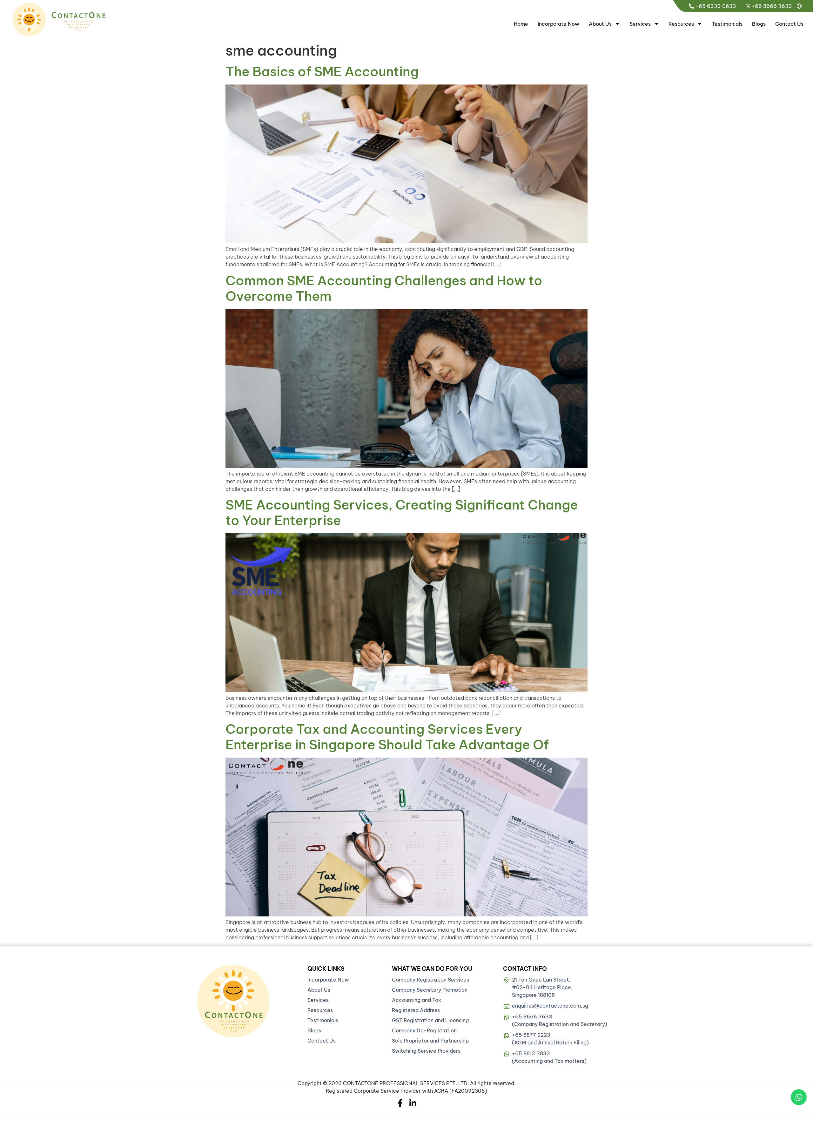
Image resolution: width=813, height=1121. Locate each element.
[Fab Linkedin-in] (413, 1103)
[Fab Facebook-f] (400, 1103)
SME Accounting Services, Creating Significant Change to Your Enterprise (401, 512)
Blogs (759, 24)
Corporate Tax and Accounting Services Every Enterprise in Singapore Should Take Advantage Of (387, 737)
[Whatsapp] (799, 1097)
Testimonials (727, 24)
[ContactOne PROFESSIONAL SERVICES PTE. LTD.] (233, 1001)
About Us (600, 24)
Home (521, 24)
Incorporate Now (558, 24)
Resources (681, 24)
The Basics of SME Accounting (322, 71)
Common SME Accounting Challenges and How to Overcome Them (383, 288)
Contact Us (789, 24)
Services (640, 24)
